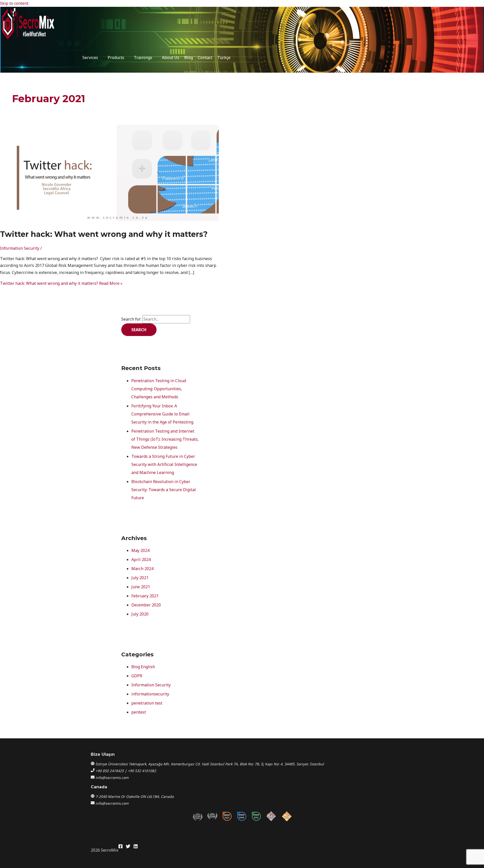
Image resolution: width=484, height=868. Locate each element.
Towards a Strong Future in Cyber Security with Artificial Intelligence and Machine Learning (164, 464)
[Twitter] (128, 847)
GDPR (136, 676)
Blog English (143, 666)
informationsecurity (150, 694)
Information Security (19, 248)
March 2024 (142, 568)
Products (116, 57)
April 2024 (141, 559)
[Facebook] (120, 847)
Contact (205, 57)
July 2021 (139, 577)
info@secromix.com (112, 777)
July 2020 (139, 614)
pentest (138, 712)
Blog (188, 57)
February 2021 (145, 596)
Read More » (61, 283)
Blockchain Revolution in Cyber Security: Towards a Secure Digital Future (163, 489)
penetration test (146, 703)
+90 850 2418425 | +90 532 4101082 (126, 770)
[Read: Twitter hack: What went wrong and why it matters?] (129, 219)
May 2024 (140, 550)
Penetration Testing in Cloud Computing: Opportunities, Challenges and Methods (158, 389)
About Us (170, 57)
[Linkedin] (135, 847)
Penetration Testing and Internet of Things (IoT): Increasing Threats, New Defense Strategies (165, 439)
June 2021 (140, 587)
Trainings (143, 57)
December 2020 (146, 605)
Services (90, 57)
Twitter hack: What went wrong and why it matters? (104, 234)
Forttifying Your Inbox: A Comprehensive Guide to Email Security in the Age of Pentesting (162, 414)
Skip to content (14, 3)
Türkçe (223, 57)
